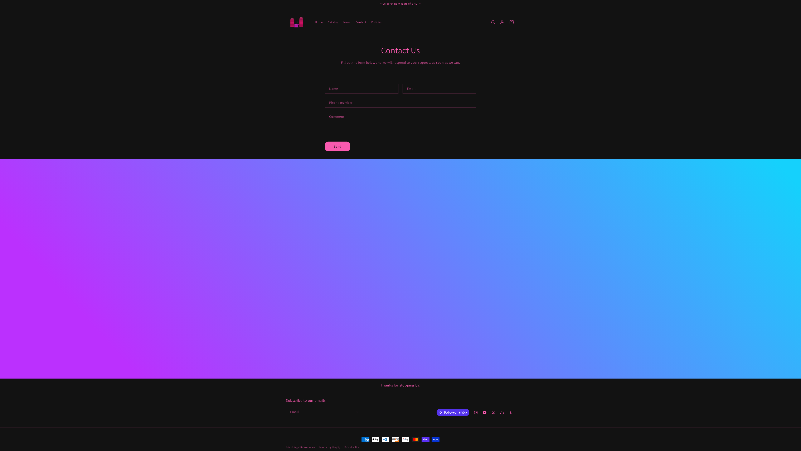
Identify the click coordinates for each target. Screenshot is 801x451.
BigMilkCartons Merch (306, 447)
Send (337, 146)
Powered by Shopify (329, 447)
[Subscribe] (356, 412)
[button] (493, 22)
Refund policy (351, 447)
